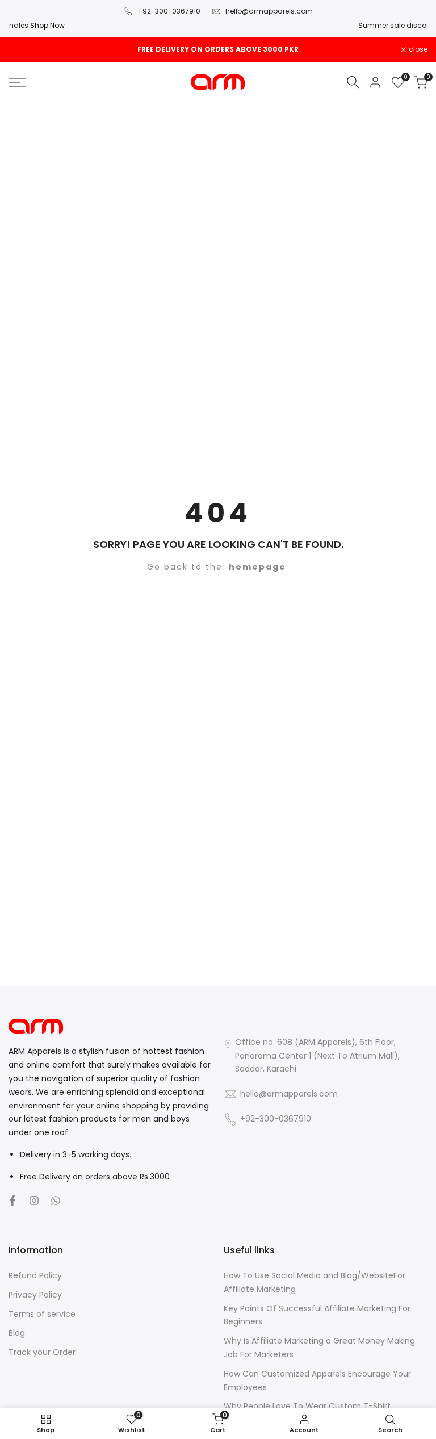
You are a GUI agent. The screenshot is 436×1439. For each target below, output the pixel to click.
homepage (257, 566)
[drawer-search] (353, 82)
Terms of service (42, 1314)
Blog (17, 1332)
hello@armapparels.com (269, 11)
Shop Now (294, 25)
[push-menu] (17, 82)
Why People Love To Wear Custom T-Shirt (307, 1406)
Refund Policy (35, 1275)
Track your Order (42, 1352)
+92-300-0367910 (168, 11)
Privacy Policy (35, 1294)
